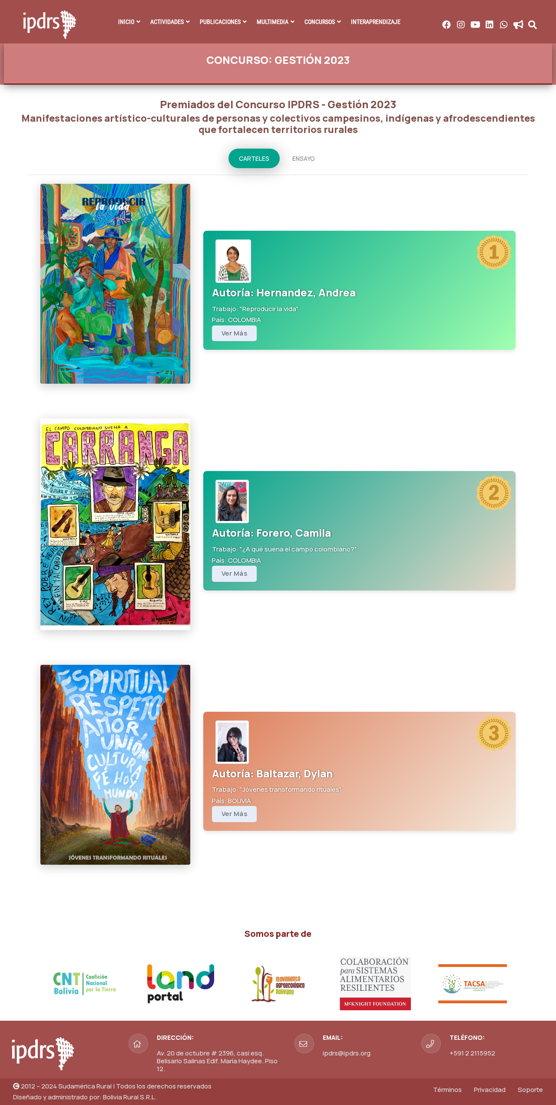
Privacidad (490, 1089)
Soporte (530, 1089)
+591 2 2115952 (472, 1053)
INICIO (126, 21)
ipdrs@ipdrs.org (347, 1053)
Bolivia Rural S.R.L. (129, 1097)
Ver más (235, 333)
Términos (447, 1089)
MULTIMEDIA (272, 21)
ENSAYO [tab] (303, 158)
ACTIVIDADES (167, 21)
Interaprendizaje (375, 21)
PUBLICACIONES (220, 21)
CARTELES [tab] (254, 158)
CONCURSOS (319, 21)
